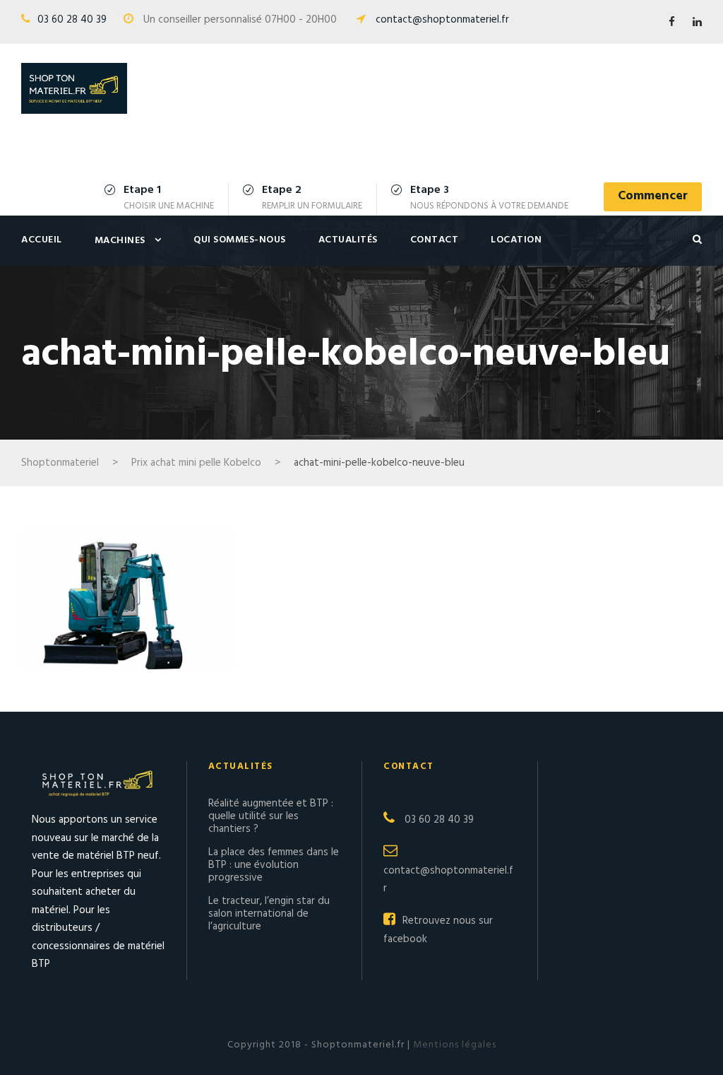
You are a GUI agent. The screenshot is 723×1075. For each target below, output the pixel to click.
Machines (120, 241)
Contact (434, 240)
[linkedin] (697, 22)
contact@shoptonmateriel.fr (442, 19)
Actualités (348, 240)
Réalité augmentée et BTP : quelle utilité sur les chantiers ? (270, 816)
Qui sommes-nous (239, 240)
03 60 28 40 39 (72, 19)
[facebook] (672, 22)
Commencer (653, 196)
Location (516, 240)
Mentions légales (453, 1045)
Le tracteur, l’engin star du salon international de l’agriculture (269, 914)
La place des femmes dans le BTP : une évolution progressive (273, 865)
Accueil (41, 240)
